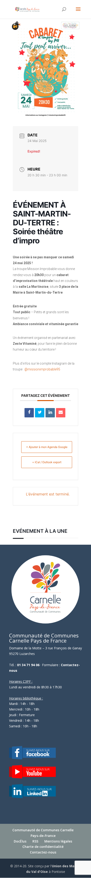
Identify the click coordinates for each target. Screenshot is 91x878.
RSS (35, 841)
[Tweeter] (39, 412)
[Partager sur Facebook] (29, 412)
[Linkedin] (50, 412)
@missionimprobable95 (42, 369)
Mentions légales (58, 841)
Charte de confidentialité (42, 846)
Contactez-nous (43, 852)
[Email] (60, 412)
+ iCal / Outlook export (46, 462)
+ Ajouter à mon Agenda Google (46, 447)
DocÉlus (20, 841)
